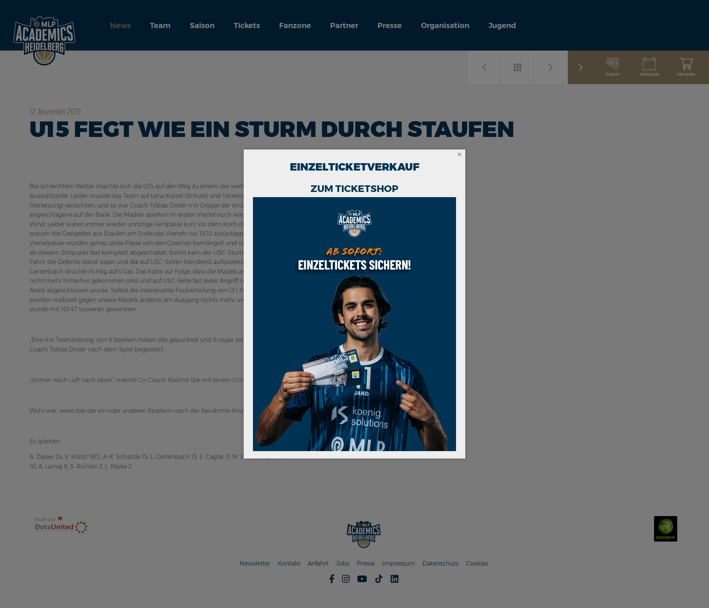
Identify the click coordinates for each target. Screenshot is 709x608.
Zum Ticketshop (354, 189)
